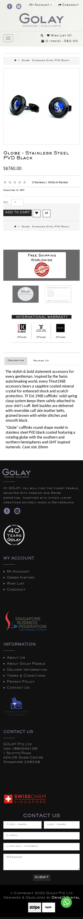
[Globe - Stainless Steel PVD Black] (41, 106)
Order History (21, 578)
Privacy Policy (20, 682)
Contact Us (18, 688)
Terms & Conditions (26, 676)
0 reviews (39, 182)
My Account (18, 572)
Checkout (16, 590)
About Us (16, 658)
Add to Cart (17, 213)
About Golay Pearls (26, 664)
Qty (5, 202)
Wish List (15, 584)
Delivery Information (27, 670)
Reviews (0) (41, 361)
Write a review (58, 182)
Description (16, 361)
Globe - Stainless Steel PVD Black (45, 60)
